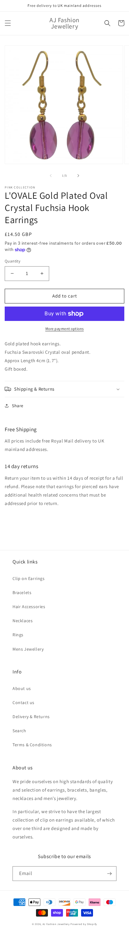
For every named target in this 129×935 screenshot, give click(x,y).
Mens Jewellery (28, 649)
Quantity (12, 261)
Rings (18, 635)
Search (19, 730)
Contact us (23, 702)
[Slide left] (51, 175)
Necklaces (23, 620)
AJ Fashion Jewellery (56, 924)
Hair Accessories (29, 606)
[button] (8, 23)
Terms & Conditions (32, 745)
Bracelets (22, 592)
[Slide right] (78, 175)
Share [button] (17, 405)
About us (22, 688)
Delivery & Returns (31, 716)
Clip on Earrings (29, 578)
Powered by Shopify (83, 924)
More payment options (64, 328)
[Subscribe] (109, 873)
